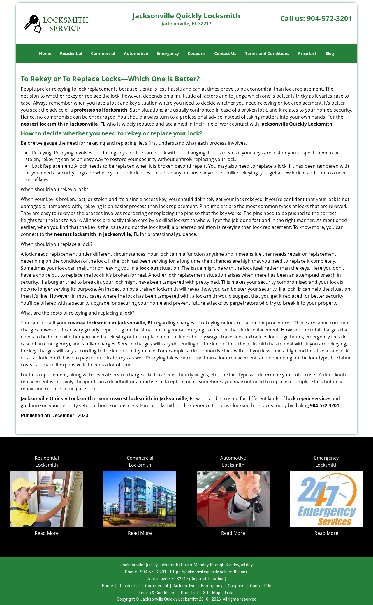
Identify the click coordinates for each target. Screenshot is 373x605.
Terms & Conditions (156, 592)
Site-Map (211, 592)
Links (230, 592)
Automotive (136, 53)
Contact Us (225, 53)
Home (45, 53)
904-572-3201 (329, 18)
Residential (71, 53)
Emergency (168, 53)
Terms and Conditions (267, 53)
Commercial (103, 53)
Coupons (196, 53)
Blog (329, 53)
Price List (307, 53)
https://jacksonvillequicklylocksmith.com (208, 571)
